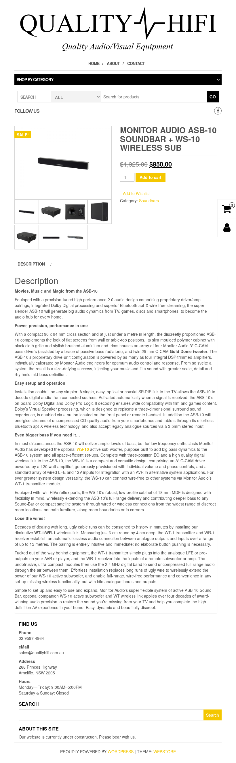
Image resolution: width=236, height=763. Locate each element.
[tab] (33, 264)
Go (213, 97)
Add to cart (150, 177)
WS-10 (83, 449)
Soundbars (149, 200)
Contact (136, 63)
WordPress (121, 751)
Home (93, 63)
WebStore (164, 751)
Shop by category (35, 79)
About (113, 63)
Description (31, 264)
